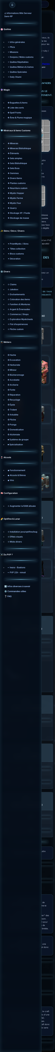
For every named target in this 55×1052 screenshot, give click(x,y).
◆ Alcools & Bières (17, 475)
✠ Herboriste (14, 365)
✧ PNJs (11, 47)
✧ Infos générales (16, 42)
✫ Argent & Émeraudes (19, 309)
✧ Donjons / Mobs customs (20, 57)
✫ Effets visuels (15, 536)
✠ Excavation (14, 360)
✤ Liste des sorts (16, 107)
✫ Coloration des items (19, 299)
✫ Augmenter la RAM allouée (22, 506)
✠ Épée (11, 404)
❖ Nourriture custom (17, 188)
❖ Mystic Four (14, 203)
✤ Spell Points (14, 112)
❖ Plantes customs (17, 183)
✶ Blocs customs (16, 253)
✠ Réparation (14, 394)
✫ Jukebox (13, 289)
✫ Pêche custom (16, 329)
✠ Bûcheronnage (16, 375)
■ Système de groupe (18, 439)
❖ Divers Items (15, 178)
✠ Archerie (13, 385)
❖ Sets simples (15, 158)
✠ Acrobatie (13, 380)
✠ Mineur (12, 370)
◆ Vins (11, 480)
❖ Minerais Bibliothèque (19, 148)
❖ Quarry (12, 208)
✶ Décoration (14, 258)
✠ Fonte (11, 390)
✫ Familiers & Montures (19, 304)
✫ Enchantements (16, 294)
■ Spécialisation (15, 444)
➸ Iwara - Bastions (16, 567)
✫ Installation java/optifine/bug (22, 531)
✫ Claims (12, 284)
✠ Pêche (12, 419)
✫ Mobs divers (15, 541)
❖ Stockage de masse (18, 218)
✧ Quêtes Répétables (18, 62)
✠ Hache (12, 355)
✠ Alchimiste (14, 434)
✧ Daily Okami (14, 77)
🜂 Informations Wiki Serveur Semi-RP (18, 15)
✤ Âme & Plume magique (20, 117)
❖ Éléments (13, 153)
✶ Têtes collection (16, 248)
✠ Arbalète (13, 414)
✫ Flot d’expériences (18, 324)
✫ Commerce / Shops (18, 314)
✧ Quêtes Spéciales (17, 72)
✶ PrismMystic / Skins (18, 243)
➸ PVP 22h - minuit (17, 572)
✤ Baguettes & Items (17, 102)
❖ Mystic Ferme (15, 198)
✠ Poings (12, 424)
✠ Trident (12, 409)
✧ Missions (13, 52)
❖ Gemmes (13, 173)
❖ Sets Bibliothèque (17, 163)
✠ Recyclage (14, 399)
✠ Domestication (16, 429)
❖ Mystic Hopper (16, 193)
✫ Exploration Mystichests (20, 319)
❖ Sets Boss (13, 168)
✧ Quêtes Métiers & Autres (21, 67)
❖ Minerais (13, 143)
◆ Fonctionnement (16, 470)
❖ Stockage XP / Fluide (19, 213)
